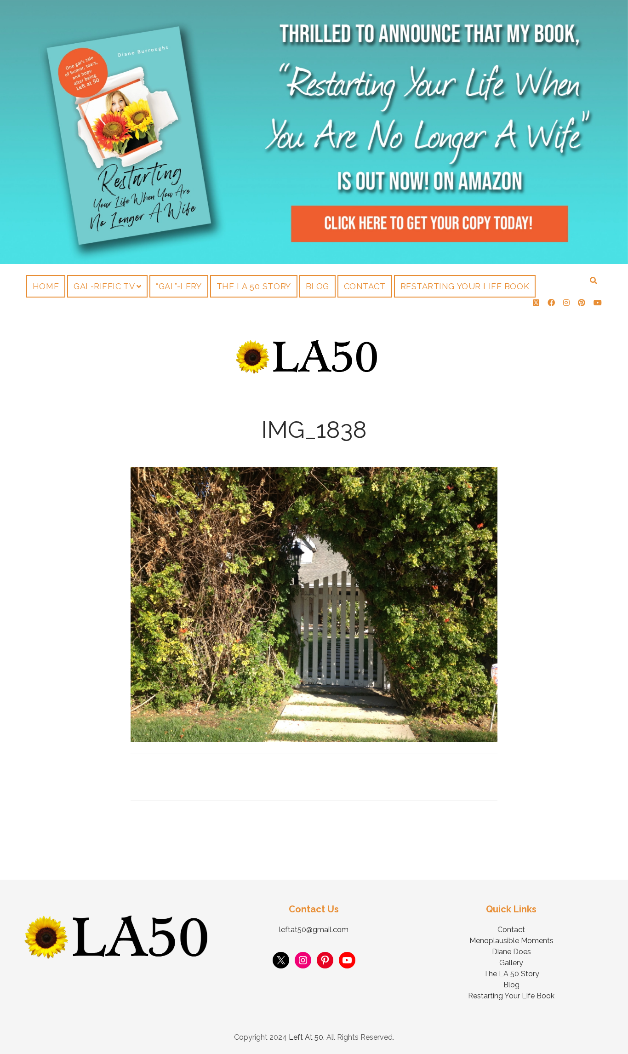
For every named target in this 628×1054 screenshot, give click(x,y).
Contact (365, 286)
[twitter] (536, 302)
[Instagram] (303, 960)
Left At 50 (306, 1037)
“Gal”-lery (178, 286)
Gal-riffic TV (104, 286)
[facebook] (551, 302)
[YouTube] (347, 960)
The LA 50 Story (254, 286)
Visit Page (314, 132)
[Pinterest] (325, 960)
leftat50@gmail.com (313, 929)
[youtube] (598, 302)
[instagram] (566, 302)
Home (46, 286)
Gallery (511, 962)
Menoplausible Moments (511, 940)
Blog (317, 286)
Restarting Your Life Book (465, 286)
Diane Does (511, 951)
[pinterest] (581, 302)
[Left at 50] (307, 371)
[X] (281, 960)
